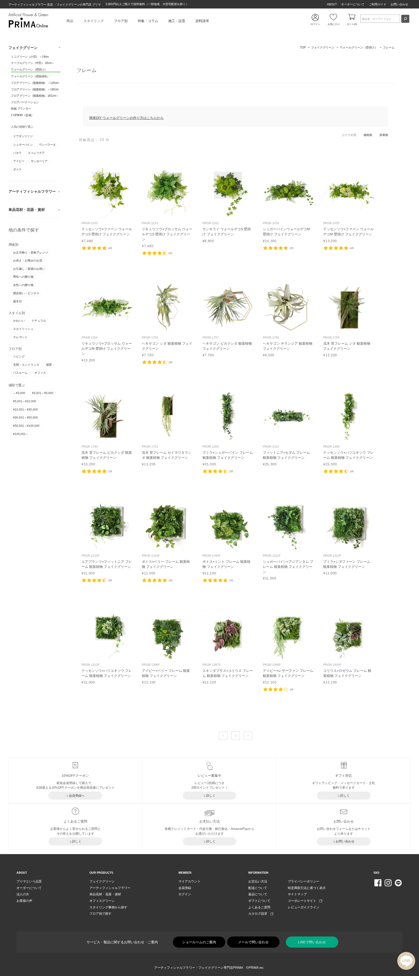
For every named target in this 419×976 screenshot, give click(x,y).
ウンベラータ (47, 144)
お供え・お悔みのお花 (27, 260)
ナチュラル (39, 320)
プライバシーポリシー (303, 881)
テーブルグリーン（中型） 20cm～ (32, 63)
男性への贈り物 (23, 276)
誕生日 (17, 301)
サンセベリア (39, 161)
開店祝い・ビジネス (26, 293)
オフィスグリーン (102, 901)
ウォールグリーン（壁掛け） (29, 69)
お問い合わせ (399, 4)
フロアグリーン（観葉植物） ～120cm (34, 83)
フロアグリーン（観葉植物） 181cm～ (34, 95)
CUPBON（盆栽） (22, 115)
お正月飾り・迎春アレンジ (30, 252)
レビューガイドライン (303, 907)
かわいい (19, 320)
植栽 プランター (21, 108)
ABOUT (332, 4)
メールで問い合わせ (253, 942)
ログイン (184, 894)
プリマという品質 (29, 881)
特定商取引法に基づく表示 (307, 888)
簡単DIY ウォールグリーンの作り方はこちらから (126, 118)
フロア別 (121, 21)
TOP (303, 47)
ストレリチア (36, 153)
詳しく (211, 795)
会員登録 (184, 888)
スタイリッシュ (23, 329)
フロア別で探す (100, 913)
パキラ (17, 153)
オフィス (40, 372)
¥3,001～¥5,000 (42, 393)
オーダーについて (352, 4)
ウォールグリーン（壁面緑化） (30, 76)
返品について (257, 894)
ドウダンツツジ (22, 136)
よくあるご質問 (259, 907)
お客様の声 (24, 901)
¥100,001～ (21, 434)
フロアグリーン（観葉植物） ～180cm (34, 89)
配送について (257, 888)
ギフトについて (259, 901)
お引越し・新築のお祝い (29, 268)
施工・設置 (176, 21)
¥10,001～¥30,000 (25, 409)
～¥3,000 (19, 393)
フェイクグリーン (23, 48)
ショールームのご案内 (199, 942)
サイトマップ (297, 894)
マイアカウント (189, 881)
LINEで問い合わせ (312, 942)
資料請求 (202, 21)
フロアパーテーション (25, 102)
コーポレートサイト (303, 901)
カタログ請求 (259, 913)
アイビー (18, 161)
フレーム (389, 47)
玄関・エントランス (26, 364)
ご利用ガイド (377, 4)
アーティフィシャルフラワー (32, 191)
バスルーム (20, 372)
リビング (19, 356)
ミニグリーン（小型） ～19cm (29, 56)
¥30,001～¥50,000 (25, 417)
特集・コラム (148, 21)
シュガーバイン (22, 144)
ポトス (17, 169)
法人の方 (22, 894)
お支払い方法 (257, 881)
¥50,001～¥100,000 (26, 426)
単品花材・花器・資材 (26, 210)
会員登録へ (77, 795)
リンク (106, 205)
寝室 (49, 364)
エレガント (20, 337)
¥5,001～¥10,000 (24, 401)
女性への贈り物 (23, 285)
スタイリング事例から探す (108, 907)
